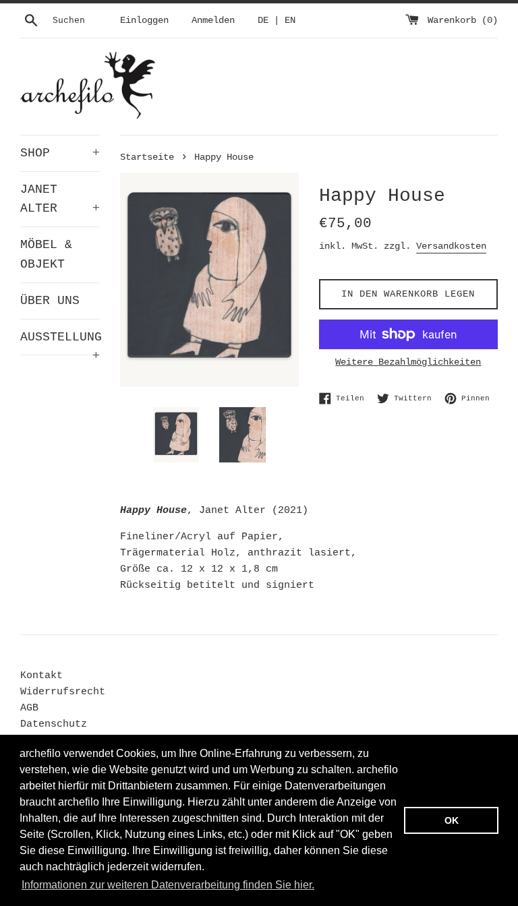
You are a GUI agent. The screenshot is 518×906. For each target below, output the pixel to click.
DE (263, 21)
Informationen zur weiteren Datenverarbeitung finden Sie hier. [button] (168, 884)
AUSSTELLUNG (60, 342)
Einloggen (144, 21)
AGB (29, 708)
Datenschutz (53, 724)
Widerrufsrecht (62, 692)
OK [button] (451, 820)
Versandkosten (451, 246)
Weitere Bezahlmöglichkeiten (408, 362)
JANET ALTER (60, 199)
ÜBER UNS (50, 300)
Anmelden (213, 21)
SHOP (60, 153)
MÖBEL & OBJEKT (46, 254)
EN (290, 21)
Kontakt (41, 676)
